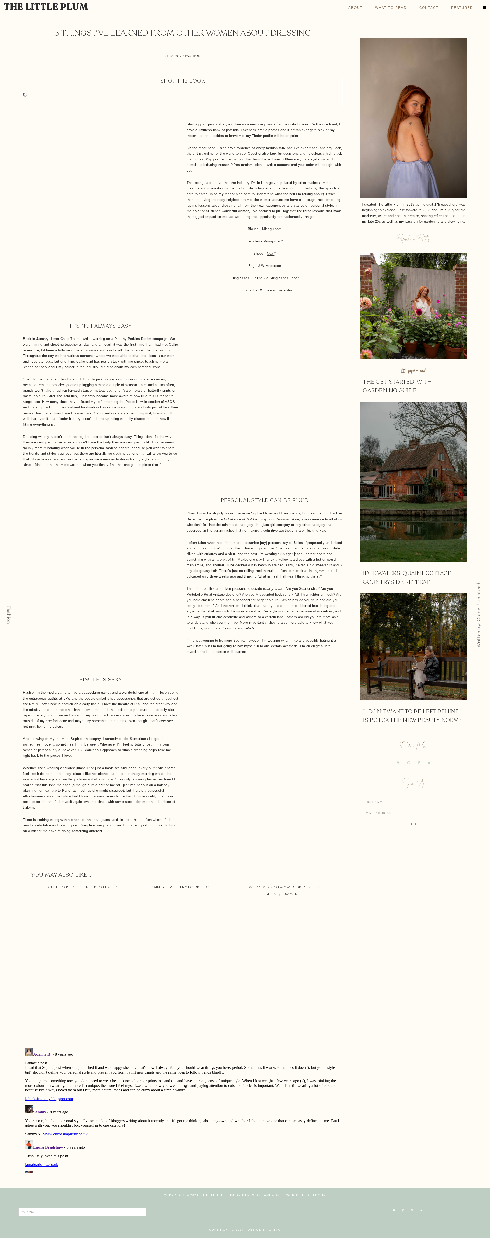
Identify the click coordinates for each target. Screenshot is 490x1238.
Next (270, 253)
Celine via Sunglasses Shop (275, 278)
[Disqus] (183, 977)
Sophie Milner (262, 513)
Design (255, 1229)
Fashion (193, 56)
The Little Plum (46, 7)
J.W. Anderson (269, 266)
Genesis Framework (262, 1195)
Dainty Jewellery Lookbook (181, 887)
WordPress (297, 1195)
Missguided (271, 229)
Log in (319, 1195)
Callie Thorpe (71, 339)
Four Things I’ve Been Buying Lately (81, 887)
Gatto (275, 1229)
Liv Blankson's (89, 750)
